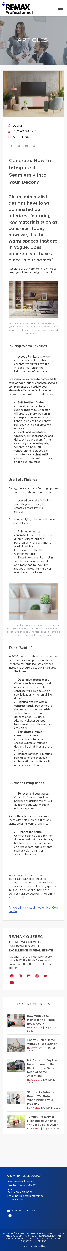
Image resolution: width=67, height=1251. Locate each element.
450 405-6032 (23, 1192)
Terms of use (52, 1238)
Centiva (40, 1246)
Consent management (33, 1241)
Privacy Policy (35, 1238)
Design (17, 126)
